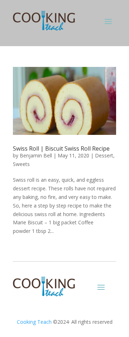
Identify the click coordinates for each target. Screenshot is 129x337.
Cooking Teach (34, 321)
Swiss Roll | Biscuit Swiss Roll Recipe (61, 148)
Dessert (104, 155)
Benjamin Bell (36, 155)
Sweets (21, 164)
